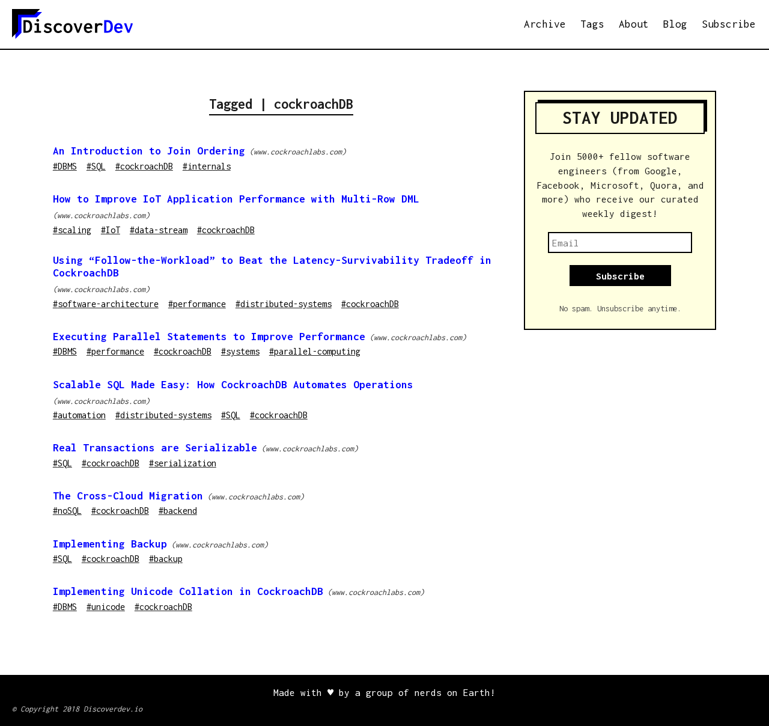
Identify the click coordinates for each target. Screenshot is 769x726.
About (634, 24)
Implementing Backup (110, 544)
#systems (240, 351)
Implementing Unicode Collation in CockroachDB (188, 591)
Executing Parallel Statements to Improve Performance (209, 337)
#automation (79, 415)
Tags (592, 24)
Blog (675, 24)
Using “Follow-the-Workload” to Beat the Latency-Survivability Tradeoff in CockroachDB (272, 266)
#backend (178, 510)
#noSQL (67, 510)
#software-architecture (106, 304)
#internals (207, 166)
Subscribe (729, 24)
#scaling (72, 230)
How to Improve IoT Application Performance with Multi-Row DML (236, 199)
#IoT (110, 230)
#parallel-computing (314, 351)
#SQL (96, 166)
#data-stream (158, 230)
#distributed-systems (284, 304)
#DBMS (65, 166)
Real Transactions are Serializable (155, 448)
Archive (545, 24)
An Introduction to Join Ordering (149, 151)
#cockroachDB (144, 166)
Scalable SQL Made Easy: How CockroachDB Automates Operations (233, 385)
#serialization (182, 463)
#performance (197, 304)
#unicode (106, 607)
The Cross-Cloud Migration (128, 496)
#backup (166, 559)
